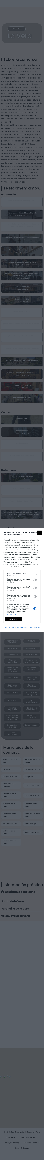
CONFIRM (13, 619)
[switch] (35, 580)
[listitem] (22, 574)
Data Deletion (9, 627)
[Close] (39, 533)
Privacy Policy (35, 627)
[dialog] (22, 580)
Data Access (22, 627)
